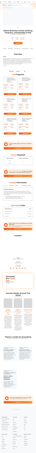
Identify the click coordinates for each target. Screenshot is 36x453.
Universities (10, 5)
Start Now (18, 402)
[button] (6, 419)
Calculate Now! (18, 228)
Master (18, 71)
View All (4, 390)
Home (5, 5)
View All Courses (6, 136)
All (24, 71)
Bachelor (11, 71)
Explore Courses (18, 175)
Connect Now (18, 148)
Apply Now (18, 43)
